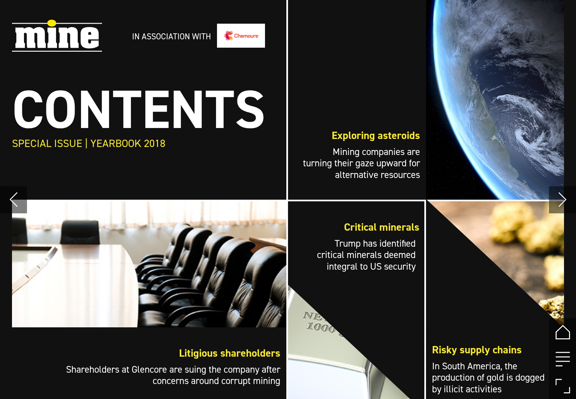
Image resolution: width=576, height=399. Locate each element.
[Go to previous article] (13, 199)
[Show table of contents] (562, 358)
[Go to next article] (562, 199)
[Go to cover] (562, 331)
